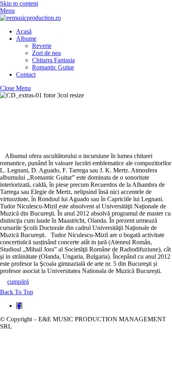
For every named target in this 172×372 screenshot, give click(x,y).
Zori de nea (46, 52)
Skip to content (19, 3)
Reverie (42, 45)
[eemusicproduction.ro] (30, 17)
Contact (26, 74)
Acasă (24, 31)
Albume (26, 38)
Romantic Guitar (53, 67)
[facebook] (19, 305)
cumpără (18, 281)
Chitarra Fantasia (53, 60)
